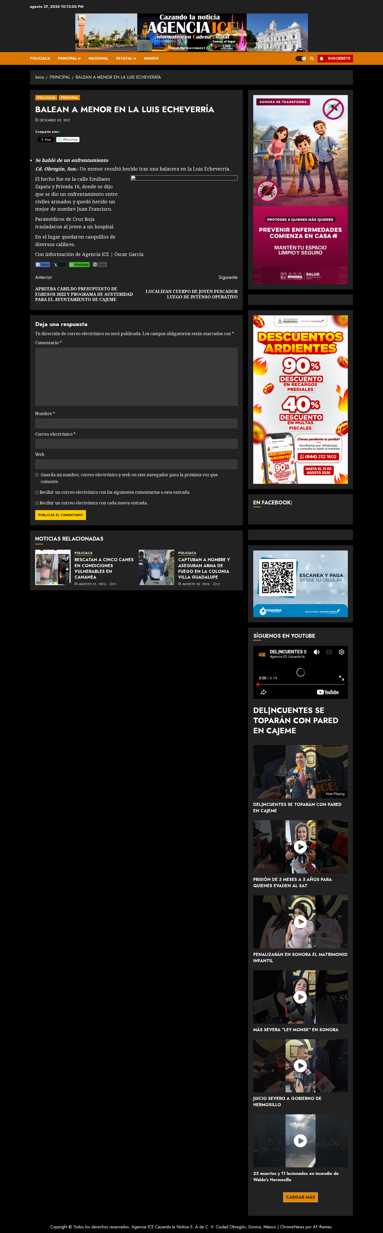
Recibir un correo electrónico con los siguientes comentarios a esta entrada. (115, 492)
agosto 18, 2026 (196, 585)
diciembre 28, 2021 (55, 120)
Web (39, 454)
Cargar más (300, 1197)
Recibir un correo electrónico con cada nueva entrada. (94, 503)
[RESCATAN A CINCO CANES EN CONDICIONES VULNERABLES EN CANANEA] (53, 567)
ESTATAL (124, 58)
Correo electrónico (55, 434)
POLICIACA (40, 58)
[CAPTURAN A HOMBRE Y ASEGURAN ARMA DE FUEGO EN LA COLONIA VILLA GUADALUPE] (156, 567)
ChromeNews (292, 1227)
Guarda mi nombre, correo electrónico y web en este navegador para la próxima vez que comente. (129, 478)
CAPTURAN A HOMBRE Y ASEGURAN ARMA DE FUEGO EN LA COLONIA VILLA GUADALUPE (204, 568)
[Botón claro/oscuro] (300, 58)
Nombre (45, 413)
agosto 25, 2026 (92, 585)
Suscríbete (339, 58)
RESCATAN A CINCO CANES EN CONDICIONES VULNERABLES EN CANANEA (104, 568)
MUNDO (151, 58)
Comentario (48, 343)
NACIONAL (98, 58)
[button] (311, 58)
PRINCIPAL (67, 58)
